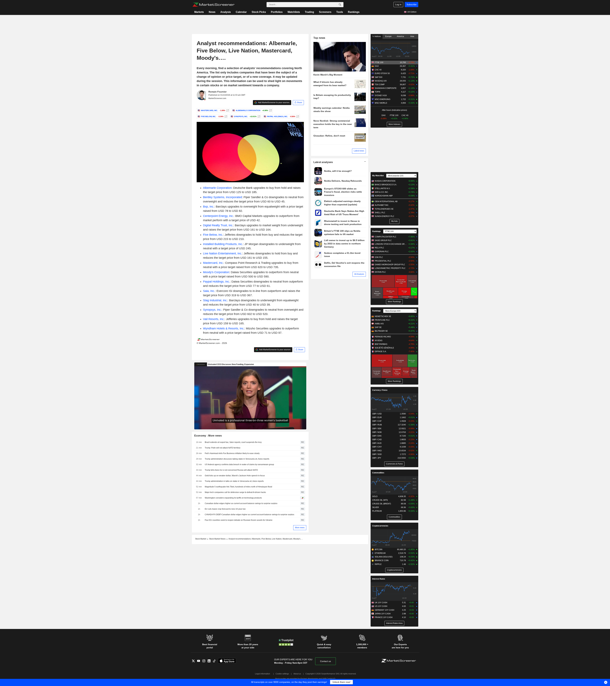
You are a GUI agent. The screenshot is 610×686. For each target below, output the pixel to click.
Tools (339, 12)
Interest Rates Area (394, 623)
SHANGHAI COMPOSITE (385, 88)
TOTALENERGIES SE (384, 209)
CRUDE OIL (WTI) (380, 500)
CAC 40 (378, 70)
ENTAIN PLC (380, 272)
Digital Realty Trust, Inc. (218, 225)
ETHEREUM (380, 553)
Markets (199, 12)
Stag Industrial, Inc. (215, 300)
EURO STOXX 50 (382, 73)
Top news (319, 38)
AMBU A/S (379, 324)
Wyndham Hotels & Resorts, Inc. (223, 328)
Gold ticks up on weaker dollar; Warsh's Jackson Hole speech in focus (235, 475)
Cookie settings (282, 674)
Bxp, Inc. (208, 206)
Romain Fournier (217, 91)
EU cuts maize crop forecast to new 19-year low (225, 509)
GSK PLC (379, 257)
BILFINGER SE (381, 331)
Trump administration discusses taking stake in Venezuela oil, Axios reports (237, 459)
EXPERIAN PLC (382, 251)
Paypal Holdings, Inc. (216, 281)
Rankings (353, 12)
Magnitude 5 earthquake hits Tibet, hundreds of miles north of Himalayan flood (238, 487)
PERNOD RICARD (383, 337)
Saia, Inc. (209, 291)
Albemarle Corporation (217, 187)
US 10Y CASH (381, 606)
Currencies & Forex (394, 464)
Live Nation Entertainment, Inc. (222, 253)
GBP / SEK (376, 428)
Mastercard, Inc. (213, 262)
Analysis (225, 12)
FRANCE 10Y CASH (384, 617)
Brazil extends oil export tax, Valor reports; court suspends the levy (233, 442)
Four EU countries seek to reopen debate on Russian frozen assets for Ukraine (238, 520)
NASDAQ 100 (381, 81)
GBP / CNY (377, 447)
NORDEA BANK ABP (384, 196)
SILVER (375, 507)
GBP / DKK (377, 436)
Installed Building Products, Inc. (223, 244)
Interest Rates (378, 579)
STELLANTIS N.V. (382, 188)
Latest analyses (323, 162)
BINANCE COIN (382, 560)
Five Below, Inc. (213, 234)
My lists (394, 221)
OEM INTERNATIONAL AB (386, 201)
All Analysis (359, 274)
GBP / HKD (377, 451)
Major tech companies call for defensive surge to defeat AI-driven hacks (235, 492)
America (400, 36)
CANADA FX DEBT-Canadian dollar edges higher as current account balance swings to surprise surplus (249, 514)
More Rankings (394, 301)
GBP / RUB (377, 425)
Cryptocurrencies (380, 526)
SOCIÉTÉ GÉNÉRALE (384, 348)
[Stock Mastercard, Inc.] (227, 110)
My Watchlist (378, 175)
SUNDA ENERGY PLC (384, 216)
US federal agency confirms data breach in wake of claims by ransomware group (239, 464)
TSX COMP (380, 84)
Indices (377, 36)
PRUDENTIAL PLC (383, 261)
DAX (377, 66)
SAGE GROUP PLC (383, 240)
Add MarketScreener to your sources (273, 102)
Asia (412, 36)
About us (297, 674)
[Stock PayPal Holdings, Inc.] (297, 116)
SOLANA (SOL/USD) (384, 557)
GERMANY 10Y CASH (384, 610)
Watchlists (294, 12)
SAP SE (378, 327)
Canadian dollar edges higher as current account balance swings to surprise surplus (241, 503)
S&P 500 (378, 77)
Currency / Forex (379, 390)
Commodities (378, 473)
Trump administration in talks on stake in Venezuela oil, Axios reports (234, 481)
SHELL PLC (380, 213)
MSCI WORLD (381, 103)
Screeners (325, 12)
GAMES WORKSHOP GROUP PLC (390, 264)
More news (300, 527)
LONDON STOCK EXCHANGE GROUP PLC (391, 244)
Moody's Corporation (216, 272)
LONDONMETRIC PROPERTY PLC (390, 268)
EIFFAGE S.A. (380, 351)
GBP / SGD (377, 454)
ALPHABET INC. (382, 205)
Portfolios (277, 12)
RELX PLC (379, 248)
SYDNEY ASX (381, 95)
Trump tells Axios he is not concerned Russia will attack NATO (231, 470)
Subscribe (412, 4)
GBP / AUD (377, 443)
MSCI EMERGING (382, 99)
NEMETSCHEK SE (383, 316)
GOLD (375, 496)
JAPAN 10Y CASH (383, 614)
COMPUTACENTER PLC (385, 237)
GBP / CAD (377, 439)
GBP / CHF (377, 421)
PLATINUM (377, 511)
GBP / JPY (376, 458)
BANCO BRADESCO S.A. (386, 185)
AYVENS (378, 340)
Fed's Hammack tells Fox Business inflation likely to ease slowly (232, 453)
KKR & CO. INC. (382, 192)
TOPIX (377, 92)
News (212, 12)
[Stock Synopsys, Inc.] (258, 116)
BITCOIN (378, 549)
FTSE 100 (379, 62)
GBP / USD (377, 414)
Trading (309, 12)
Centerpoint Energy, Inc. (218, 216)
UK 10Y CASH (381, 602)
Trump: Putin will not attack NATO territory (222, 448)
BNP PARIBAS (381, 344)
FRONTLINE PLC (382, 320)
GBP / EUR (377, 417)
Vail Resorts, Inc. (213, 319)
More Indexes (394, 124)
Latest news (359, 151)
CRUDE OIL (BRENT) (381, 504)
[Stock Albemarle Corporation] (270, 110)
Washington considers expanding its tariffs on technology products (233, 498)
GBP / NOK (377, 432)
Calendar (241, 12)
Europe (388, 36)
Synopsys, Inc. (212, 309)
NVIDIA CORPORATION (385, 181)
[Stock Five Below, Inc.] (225, 116)
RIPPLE (378, 564)
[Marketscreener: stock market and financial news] (213, 4)
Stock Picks (259, 12)
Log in (398, 4)
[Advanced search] (339, 4)
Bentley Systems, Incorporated (222, 197)
